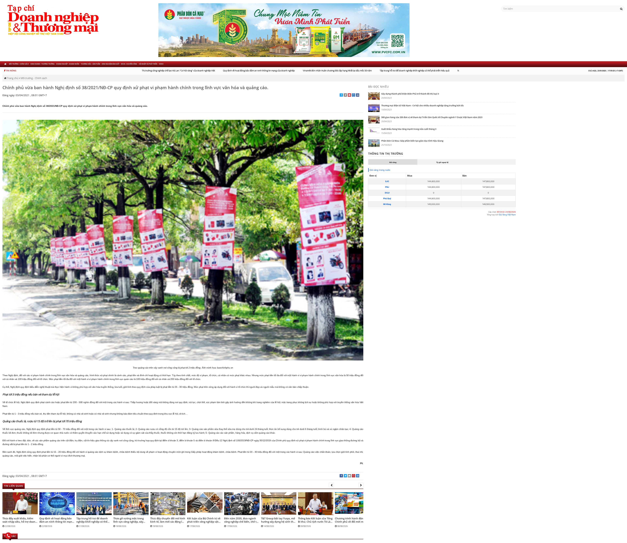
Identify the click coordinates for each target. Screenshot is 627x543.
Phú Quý (387, 198)
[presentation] (331, 485)
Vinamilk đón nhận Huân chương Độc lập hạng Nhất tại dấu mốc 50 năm (318, 70)
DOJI (387, 193)
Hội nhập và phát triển (148, 64)
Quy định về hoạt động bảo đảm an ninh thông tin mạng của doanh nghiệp (240, 70)
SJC (387, 181)
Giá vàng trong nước (380, 170)
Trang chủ (12, 78)
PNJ (387, 187)
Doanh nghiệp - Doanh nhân (67, 64)
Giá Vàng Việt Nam (507, 214)
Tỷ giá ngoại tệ (442, 162)
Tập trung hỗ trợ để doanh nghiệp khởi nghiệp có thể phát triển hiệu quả (395, 70)
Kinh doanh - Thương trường (43, 64)
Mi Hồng (387, 204)
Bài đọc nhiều (378, 86)
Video (161, 64)
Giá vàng (392, 162)
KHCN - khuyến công (129, 64)
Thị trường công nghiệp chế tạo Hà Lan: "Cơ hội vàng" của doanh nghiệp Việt (159, 70)
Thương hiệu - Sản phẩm (90, 64)
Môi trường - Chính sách (19, 64)
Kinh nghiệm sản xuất (110, 64)
